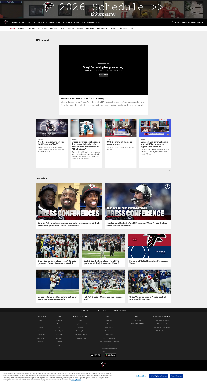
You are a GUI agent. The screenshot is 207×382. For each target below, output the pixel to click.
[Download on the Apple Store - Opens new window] (96, 355)
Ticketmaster (109, 331)
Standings (59, 338)
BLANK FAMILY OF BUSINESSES (162, 317)
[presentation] (170, 171)
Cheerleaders (41, 334)
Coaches (59, 341)
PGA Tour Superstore (162, 331)
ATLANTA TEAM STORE (136, 324)
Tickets (109, 324)
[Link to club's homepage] (6, 22)
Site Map (40, 341)
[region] (103, 376)
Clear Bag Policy (81, 331)
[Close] (203, 376)
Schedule (59, 320)
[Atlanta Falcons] (103, 365)
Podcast (40, 331)
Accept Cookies (176, 376)
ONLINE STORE (136, 320)
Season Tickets (109, 327)
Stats (59, 327)
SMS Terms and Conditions (109, 348)
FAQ (109, 345)
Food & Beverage (81, 338)
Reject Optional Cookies (159, 376)
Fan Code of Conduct (81, 334)
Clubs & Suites (109, 334)
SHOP (136, 317)
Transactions (59, 334)
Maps (80, 320)
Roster (59, 324)
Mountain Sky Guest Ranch (162, 327)
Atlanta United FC (162, 324)
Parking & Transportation (81, 324)
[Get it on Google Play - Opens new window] (110, 356)
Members (109, 320)
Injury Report (59, 331)
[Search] (173, 22)
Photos (41, 327)
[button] (103, 75)
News (40, 320)
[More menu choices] (99, 22)
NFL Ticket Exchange (109, 338)
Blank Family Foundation (162, 320)
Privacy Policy (76, 380)
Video (40, 324)
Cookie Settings (141, 376)
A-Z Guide (81, 327)
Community (40, 338)
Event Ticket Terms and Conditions (109, 341)
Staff (59, 345)
